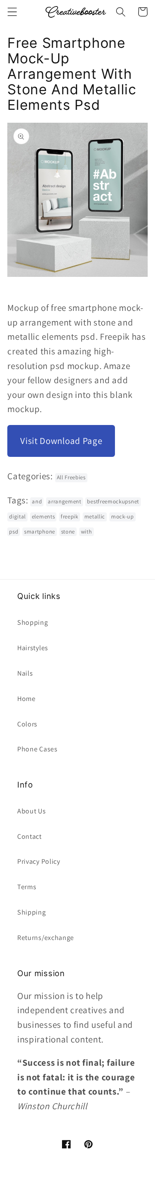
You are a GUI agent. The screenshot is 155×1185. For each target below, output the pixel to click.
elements (43, 516)
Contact (29, 836)
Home (26, 698)
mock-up (122, 516)
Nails (25, 673)
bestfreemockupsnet (113, 501)
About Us (31, 811)
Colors (27, 724)
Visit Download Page (61, 441)
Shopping (32, 622)
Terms (26, 886)
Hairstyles (32, 647)
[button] (12, 12)
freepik (69, 516)
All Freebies (71, 477)
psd (13, 531)
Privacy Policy (38, 861)
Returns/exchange (45, 937)
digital (17, 516)
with (86, 531)
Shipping (31, 912)
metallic (94, 516)
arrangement (64, 501)
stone (68, 531)
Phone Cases (37, 749)
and (37, 501)
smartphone (39, 531)
